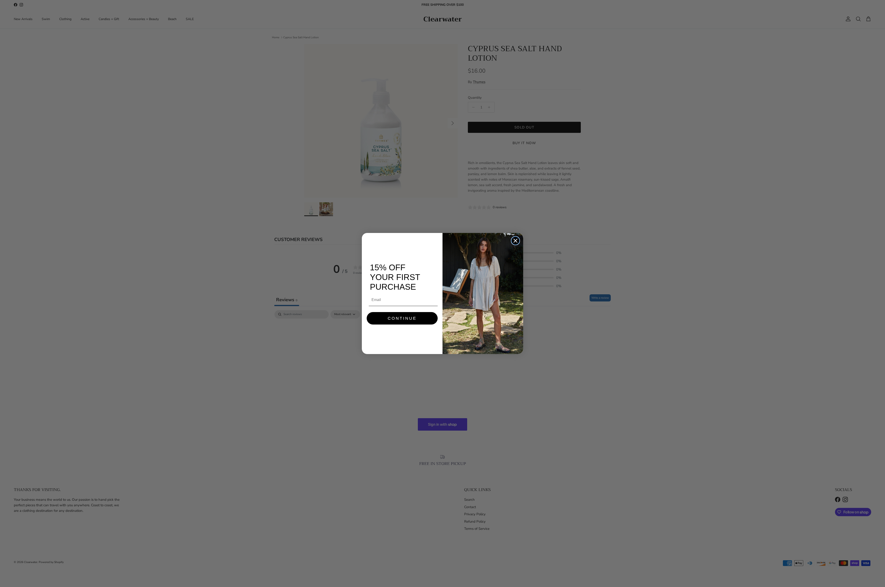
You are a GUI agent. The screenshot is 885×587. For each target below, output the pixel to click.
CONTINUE (402, 318)
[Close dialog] (515, 241)
